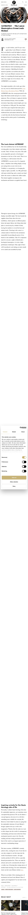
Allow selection (14, 482)
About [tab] (23, 431)
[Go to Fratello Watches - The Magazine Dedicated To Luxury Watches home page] (14, 1)
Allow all (14, 477)
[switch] (24, 462)
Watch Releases (9, 889)
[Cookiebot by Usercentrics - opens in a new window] (20, 428)
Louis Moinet (17, 889)
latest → (24, 897)
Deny (14, 486)
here (22, 870)
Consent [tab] (5, 431)
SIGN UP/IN (3, 2)
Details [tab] (14, 431)
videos (25, 5)
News (3, 889)
